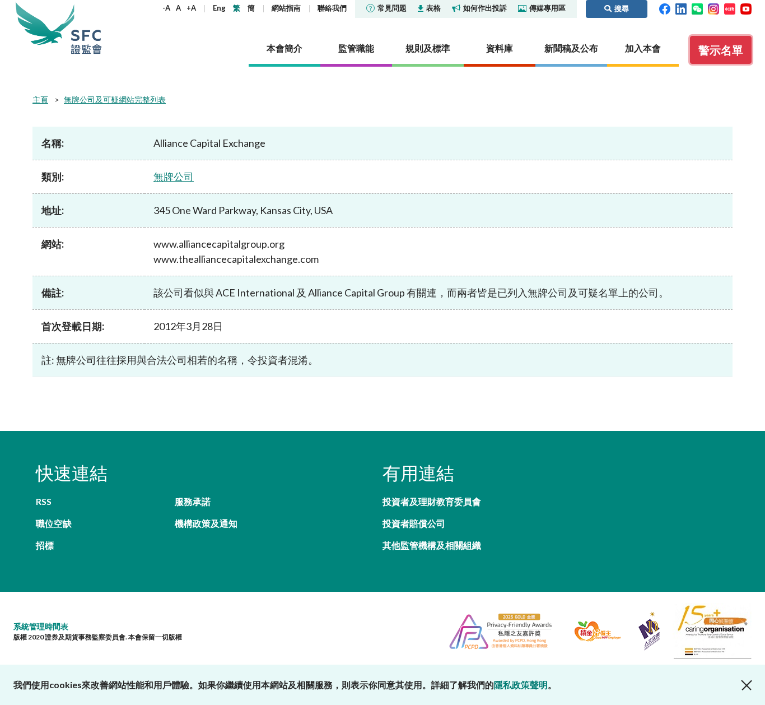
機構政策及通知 (206, 523)
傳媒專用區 (547, 7)
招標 (45, 545)
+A (191, 7)
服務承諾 (193, 501)
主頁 (40, 99)
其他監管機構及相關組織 (431, 545)
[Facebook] (664, 7)
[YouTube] (746, 7)
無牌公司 (173, 176)
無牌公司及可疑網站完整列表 (115, 99)
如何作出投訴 (485, 7)
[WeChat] (697, 7)
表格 (433, 7)
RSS (44, 501)
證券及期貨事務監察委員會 (86, 27)
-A (166, 7)
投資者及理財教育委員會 (431, 501)
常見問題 (392, 7)
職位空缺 (54, 523)
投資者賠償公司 (413, 523)
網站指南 (286, 7)
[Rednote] (729, 7)
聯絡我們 (332, 7)
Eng (219, 7)
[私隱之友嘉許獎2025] (495, 629)
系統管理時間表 (40, 626)
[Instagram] (713, 7)
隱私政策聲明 (521, 684)
